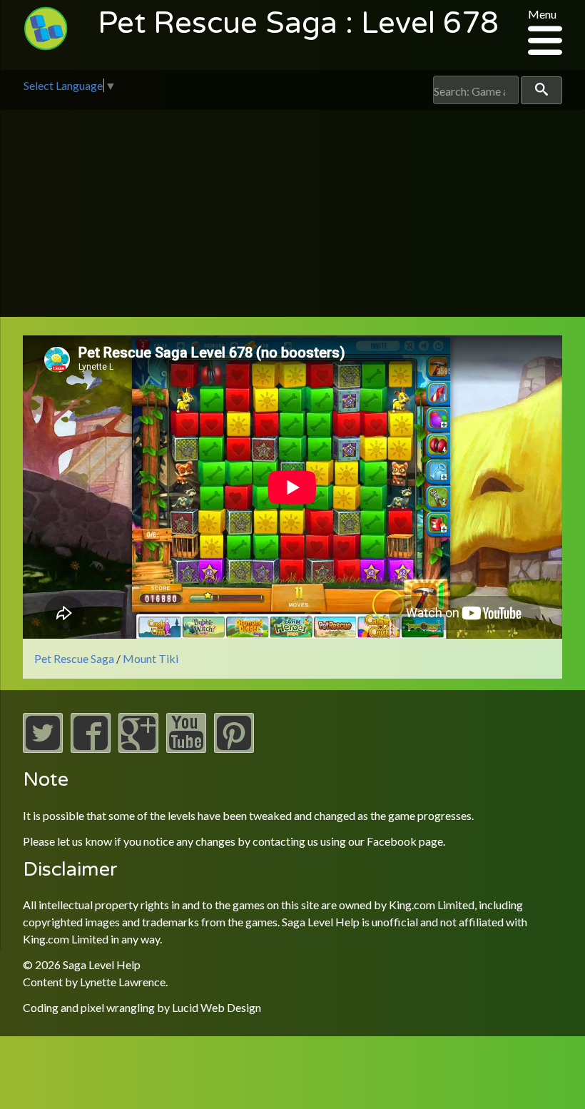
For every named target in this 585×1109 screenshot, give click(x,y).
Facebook (392, 841)
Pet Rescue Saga (74, 658)
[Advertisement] (292, 217)
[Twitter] (43, 748)
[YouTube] (186, 748)
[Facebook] (91, 748)
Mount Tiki (150, 658)
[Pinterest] (234, 748)
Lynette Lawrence (123, 981)
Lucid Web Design (216, 1007)
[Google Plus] (138, 748)
